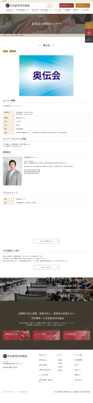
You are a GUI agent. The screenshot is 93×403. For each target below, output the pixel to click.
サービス (59, 355)
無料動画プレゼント (67, 5)
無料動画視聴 (89, 33)
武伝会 (60, 367)
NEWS (76, 365)
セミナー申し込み (89, 26)
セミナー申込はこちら (46, 241)
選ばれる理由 (35, 10)
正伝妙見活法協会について (22, 10)
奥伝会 (5, 51)
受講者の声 (76, 10)
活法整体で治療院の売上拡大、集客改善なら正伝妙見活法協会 (74, 391)
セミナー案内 (57, 10)
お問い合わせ (81, 5)
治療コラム (50, 4)
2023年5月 (12, 51)
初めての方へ (43, 355)
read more (23, 291)
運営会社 (50, 6)
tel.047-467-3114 (10, 367)
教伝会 (60, 360)
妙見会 (60, 370)
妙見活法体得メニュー (46, 10)
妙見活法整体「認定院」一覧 (46, 381)
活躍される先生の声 (44, 370)
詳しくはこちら (46, 267)
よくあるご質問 (85, 10)
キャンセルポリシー (23, 391)
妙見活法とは (9, 10)
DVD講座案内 (67, 10)
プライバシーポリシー (9, 391)
